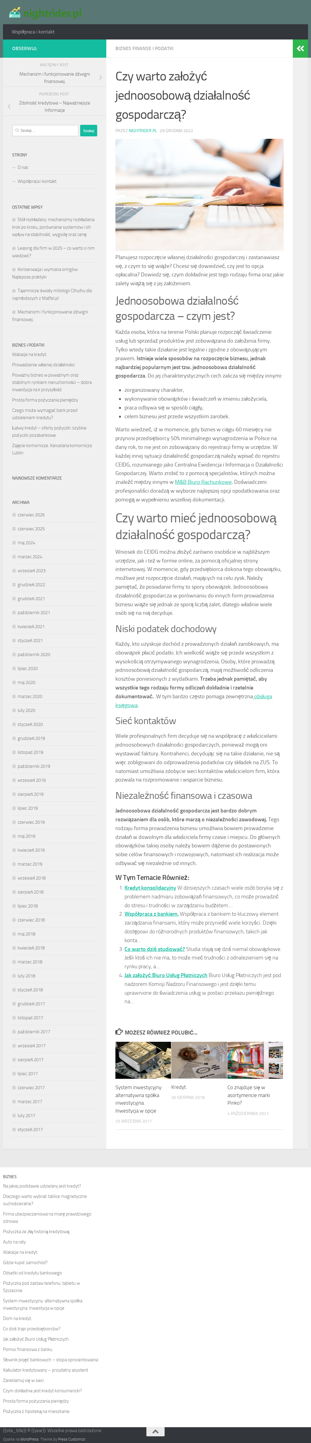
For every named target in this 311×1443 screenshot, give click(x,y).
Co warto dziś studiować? (155, 949)
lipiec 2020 (28, 668)
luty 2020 (26, 710)
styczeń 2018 (30, 990)
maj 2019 (26, 836)
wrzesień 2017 (32, 1045)
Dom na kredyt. (17, 1318)
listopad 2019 (30, 752)
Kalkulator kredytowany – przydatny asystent (45, 1370)
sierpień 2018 (30, 892)
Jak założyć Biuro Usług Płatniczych (166, 975)
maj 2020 (26, 682)
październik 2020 (34, 654)
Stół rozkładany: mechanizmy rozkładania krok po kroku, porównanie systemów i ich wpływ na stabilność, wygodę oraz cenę (53, 227)
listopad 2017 (30, 1018)
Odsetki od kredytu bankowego (32, 1273)
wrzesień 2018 (32, 878)
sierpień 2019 (30, 794)
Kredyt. (179, 1087)
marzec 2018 (30, 962)
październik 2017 (34, 1031)
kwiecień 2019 (31, 850)
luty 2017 (26, 1115)
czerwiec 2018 (31, 920)
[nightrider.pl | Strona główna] (44, 12)
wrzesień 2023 (32, 570)
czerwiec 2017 (31, 1087)
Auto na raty (14, 1242)
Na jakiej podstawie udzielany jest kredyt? (42, 1186)
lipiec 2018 (28, 906)
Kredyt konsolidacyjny (150, 887)
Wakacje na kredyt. (29, 354)
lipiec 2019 (28, 808)
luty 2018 (26, 976)
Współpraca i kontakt (33, 32)
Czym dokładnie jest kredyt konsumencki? (42, 1390)
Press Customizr (71, 1439)
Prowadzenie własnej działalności (43, 365)
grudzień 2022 (31, 584)
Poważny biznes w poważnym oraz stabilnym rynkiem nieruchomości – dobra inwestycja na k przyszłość (52, 382)
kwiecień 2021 (31, 626)
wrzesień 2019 (32, 780)
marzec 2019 (30, 864)
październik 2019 (34, 766)
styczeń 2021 (30, 640)
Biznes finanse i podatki (144, 48)
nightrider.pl (143, 130)
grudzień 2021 (31, 598)
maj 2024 (26, 542)
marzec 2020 (30, 696)
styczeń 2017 (30, 1129)
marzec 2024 (30, 556)
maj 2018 (26, 934)
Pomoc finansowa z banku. (28, 1349)
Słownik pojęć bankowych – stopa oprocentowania (50, 1360)
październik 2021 (34, 612)
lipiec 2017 (28, 1073)
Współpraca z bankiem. (152, 914)
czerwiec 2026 (31, 515)
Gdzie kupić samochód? (25, 1262)
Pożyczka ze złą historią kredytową (36, 1231)
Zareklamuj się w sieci (23, 1380)
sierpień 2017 (30, 1059)
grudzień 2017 (31, 1004)
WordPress (29, 1439)
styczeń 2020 (30, 724)
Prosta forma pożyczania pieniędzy (45, 400)
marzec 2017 (30, 1101)
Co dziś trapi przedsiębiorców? (31, 1329)
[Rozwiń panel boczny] (300, 48)
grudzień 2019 (31, 738)
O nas (23, 167)
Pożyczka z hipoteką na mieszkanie (36, 1411)
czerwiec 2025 (31, 529)
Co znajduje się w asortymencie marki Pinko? (248, 1095)
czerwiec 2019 (31, 822)
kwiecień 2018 (31, 948)
